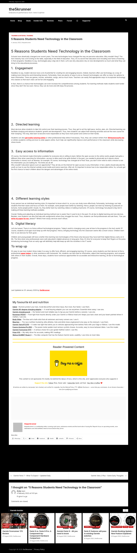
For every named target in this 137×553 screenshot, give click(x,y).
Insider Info (38, 21)
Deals (28, 21)
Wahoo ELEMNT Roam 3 (22, 335)
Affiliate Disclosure (83, 387)
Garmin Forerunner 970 (22, 330)
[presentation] (124, 510)
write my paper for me (20, 219)
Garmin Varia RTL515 (21, 325)
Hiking (125, 526)
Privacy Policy (39, 549)
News (16, 524)
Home (12, 21)
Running (6, 526)
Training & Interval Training (22, 35)
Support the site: (41, 383)
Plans (60, 21)
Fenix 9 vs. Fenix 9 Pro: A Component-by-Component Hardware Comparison (40, 534)
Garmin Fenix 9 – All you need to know (67, 532)
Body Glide (17, 319)
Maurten (16, 322)
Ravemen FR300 (19, 315)
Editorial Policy (69, 387)
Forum (69, 21)
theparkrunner (26, 42)
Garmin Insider (16, 510)
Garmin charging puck (21, 312)
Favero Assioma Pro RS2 (22, 327)
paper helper (26, 253)
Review (22, 524)
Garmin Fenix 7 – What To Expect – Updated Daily (32, 476)
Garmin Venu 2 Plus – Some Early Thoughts (107, 476)
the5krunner (20, 9)
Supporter (86, 21)
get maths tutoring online (35, 138)
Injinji (15, 307)
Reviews (50, 21)
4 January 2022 (16, 42)
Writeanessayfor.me (116, 138)
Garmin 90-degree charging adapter (27, 309)
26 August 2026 (62, 536)
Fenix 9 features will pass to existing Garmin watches (95, 533)
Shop (20, 21)
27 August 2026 (7, 536)
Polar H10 (16, 332)
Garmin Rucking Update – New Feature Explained (122, 532)
